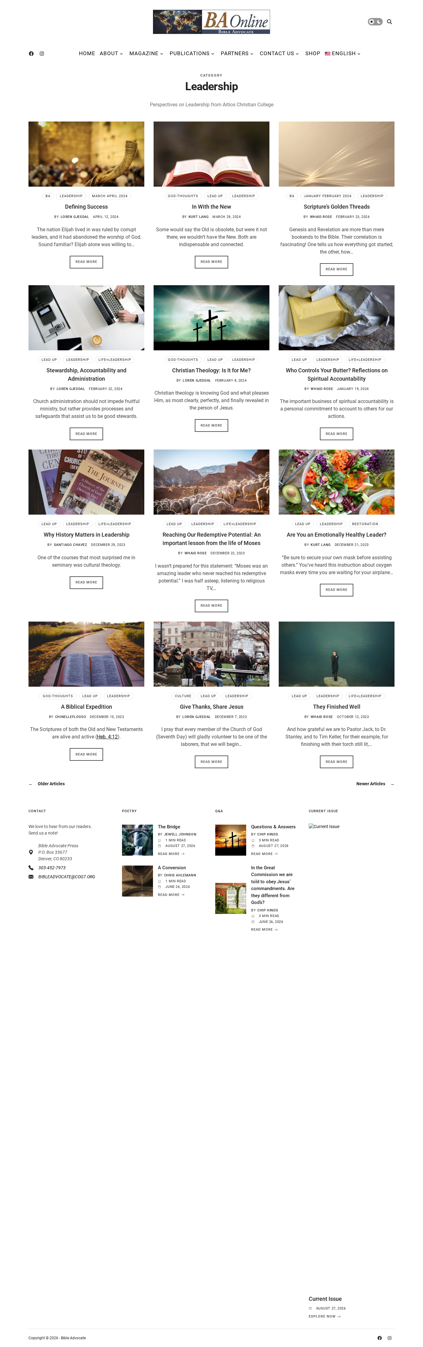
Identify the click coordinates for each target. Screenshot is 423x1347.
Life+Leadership (114, 360)
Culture (183, 696)
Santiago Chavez (70, 545)
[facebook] (32, 53)
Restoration (365, 524)
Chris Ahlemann (180, 875)
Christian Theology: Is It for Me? (211, 370)
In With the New (211, 206)
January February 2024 (327, 196)
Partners (235, 53)
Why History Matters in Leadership (86, 534)
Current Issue (325, 1299)
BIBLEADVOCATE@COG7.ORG (66, 876)
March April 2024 (110, 196)
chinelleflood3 (70, 717)
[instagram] (43, 53)
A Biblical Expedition (86, 706)
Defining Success (86, 206)
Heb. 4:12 (107, 737)
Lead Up (215, 196)
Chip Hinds (267, 834)
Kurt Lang (198, 217)
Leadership (71, 196)
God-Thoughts (183, 196)
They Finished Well (336, 706)
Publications (190, 53)
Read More (86, 262)
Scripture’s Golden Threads (337, 206)
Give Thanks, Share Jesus (211, 706)
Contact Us (277, 53)
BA (48, 196)
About (109, 53)
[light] (375, 21)
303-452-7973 (52, 867)
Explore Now (322, 1316)
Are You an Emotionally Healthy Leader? (336, 534)
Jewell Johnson (180, 834)
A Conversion (172, 868)
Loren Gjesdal (75, 217)
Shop (313, 53)
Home (87, 53)
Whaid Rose (321, 217)
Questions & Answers (273, 827)
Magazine (144, 53)
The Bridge (169, 827)
